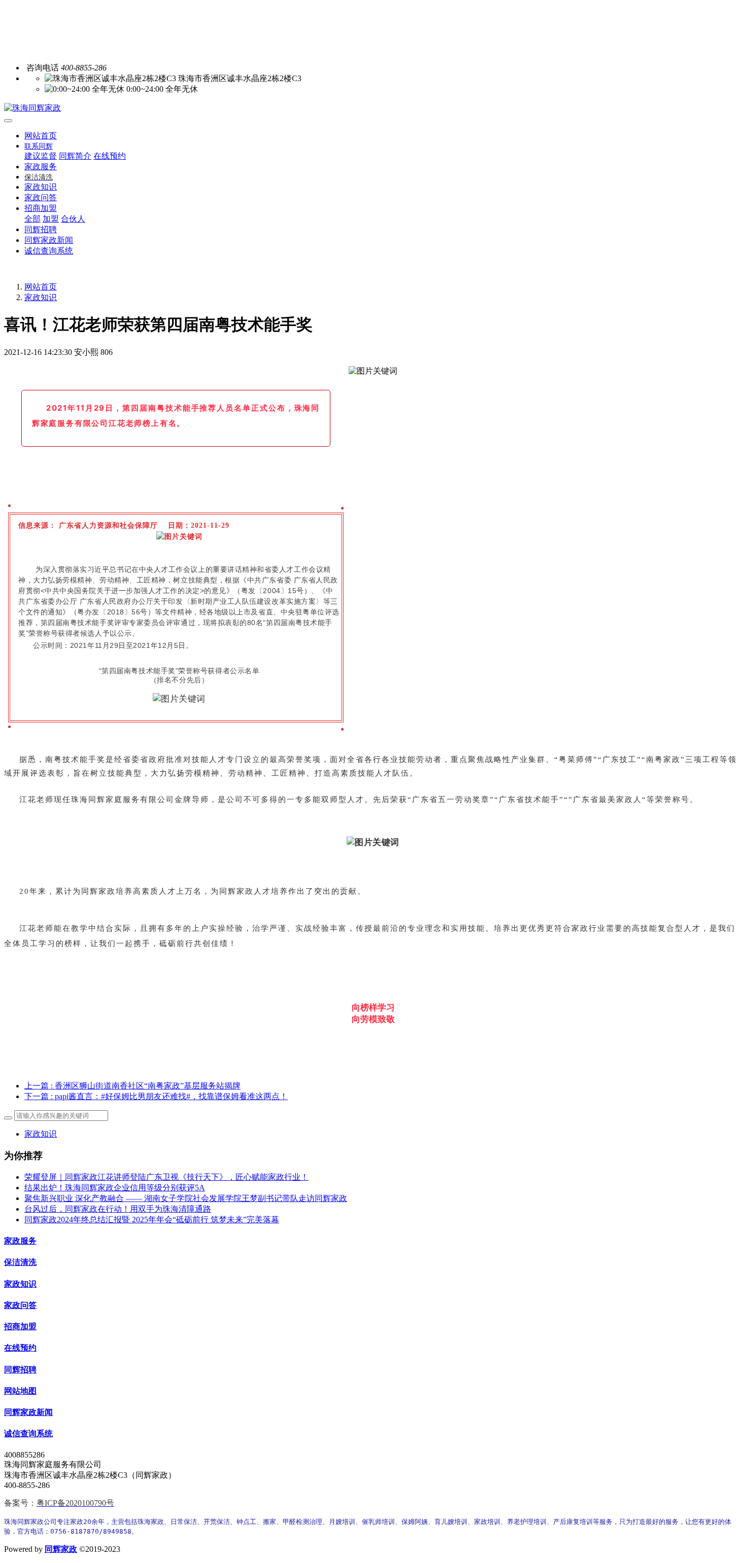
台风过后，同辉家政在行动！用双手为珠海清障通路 (117, 1209)
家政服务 (20, 1241)
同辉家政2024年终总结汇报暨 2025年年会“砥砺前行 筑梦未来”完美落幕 (151, 1219)
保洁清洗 (20, 1262)
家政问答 (20, 1305)
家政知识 (40, 297)
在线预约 (20, 1347)
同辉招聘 (20, 1369)
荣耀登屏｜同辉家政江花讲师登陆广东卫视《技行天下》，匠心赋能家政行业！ (166, 1177)
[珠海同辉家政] (373, 108)
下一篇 (156, 1096)
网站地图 (20, 1391)
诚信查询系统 (28, 1433)
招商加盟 (20, 1326)
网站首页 (40, 135)
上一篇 (132, 1085)
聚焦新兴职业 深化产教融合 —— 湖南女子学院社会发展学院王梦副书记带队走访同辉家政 (185, 1198)
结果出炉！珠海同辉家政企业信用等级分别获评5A (114, 1187)
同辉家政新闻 (28, 1412)
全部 (32, 218)
